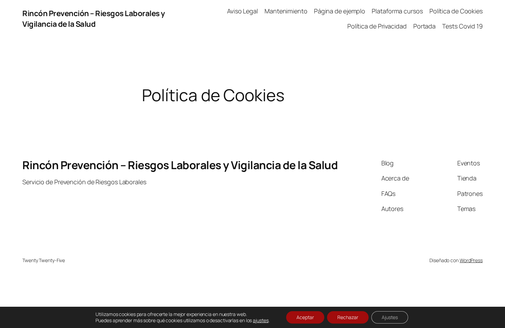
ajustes (260, 320)
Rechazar (347, 317)
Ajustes (390, 317)
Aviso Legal (242, 11)
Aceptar (305, 317)
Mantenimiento (286, 11)
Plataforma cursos (397, 11)
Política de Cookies (456, 11)
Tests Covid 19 (462, 26)
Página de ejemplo (339, 11)
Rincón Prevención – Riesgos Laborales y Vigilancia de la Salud (93, 18)
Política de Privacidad (377, 26)
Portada (424, 26)
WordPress (471, 260)
